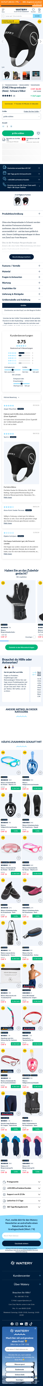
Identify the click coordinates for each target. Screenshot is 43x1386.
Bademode (19, 1369)
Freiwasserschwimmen (11, 85)
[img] (9, 405)
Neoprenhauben (35, 85)
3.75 (21, 341)
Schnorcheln (19, 1375)
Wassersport (20, 1364)
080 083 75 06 (23, 1296)
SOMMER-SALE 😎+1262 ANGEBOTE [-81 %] (10, 21)
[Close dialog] (35, 1328)
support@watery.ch (24, 1300)
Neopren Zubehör (24, 85)
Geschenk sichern (21, 1243)
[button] (2, 41)
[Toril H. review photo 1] (21, 463)
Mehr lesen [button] (8, 497)
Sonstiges (19, 1380)
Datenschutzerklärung (21, 1251)
